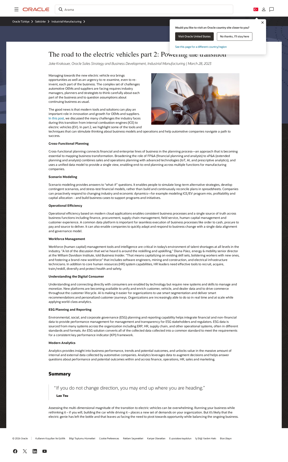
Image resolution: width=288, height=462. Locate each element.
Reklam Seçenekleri (133, 438)
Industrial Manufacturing (67, 21)
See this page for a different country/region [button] (201, 47)
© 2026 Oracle (20, 438)
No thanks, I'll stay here (234, 36)
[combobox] (144, 9)
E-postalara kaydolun (180, 438)
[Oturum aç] (263, 9)
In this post (56, 118)
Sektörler (40, 21)
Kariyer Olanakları (156, 438)
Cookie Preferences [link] (109, 438)
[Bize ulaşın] (271, 9)
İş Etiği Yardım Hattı (205, 438)
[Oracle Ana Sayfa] (36, 9)
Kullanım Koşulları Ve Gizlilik (50, 438)
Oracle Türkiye (20, 21)
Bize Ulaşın (226, 438)
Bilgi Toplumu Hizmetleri (82, 438)
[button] (16, 9)
